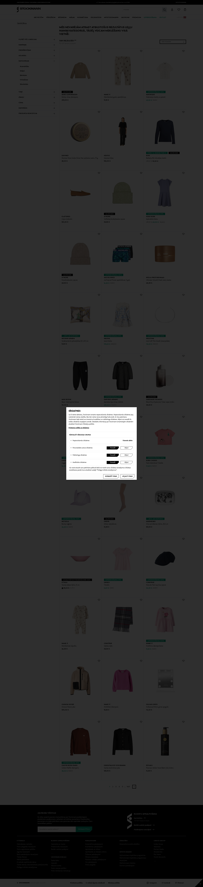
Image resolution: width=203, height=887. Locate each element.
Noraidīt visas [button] (111, 476)
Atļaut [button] (126, 448)
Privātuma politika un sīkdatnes (79, 428)
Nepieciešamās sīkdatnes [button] (80, 441)
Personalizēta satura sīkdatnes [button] (81, 448)
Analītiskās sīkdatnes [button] (78, 462)
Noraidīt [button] (112, 448)
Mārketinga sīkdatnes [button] (78, 455)
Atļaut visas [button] (127, 476)
